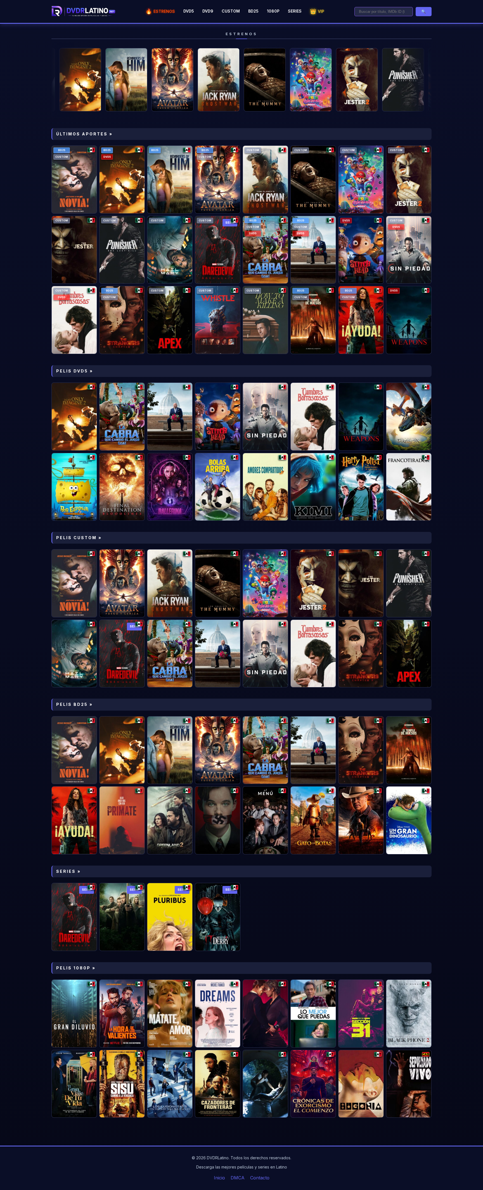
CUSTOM (231, 11)
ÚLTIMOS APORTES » (84, 134)
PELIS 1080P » (76, 968)
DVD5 (188, 11)
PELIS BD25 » (74, 704)
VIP (317, 11)
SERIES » (68, 871)
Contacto (259, 1178)
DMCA (238, 1178)
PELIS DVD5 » (74, 371)
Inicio (219, 1178)
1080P (273, 11)
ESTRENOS (160, 11)
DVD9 (207, 11)
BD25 (253, 11)
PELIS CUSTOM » (79, 537)
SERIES (295, 11)
